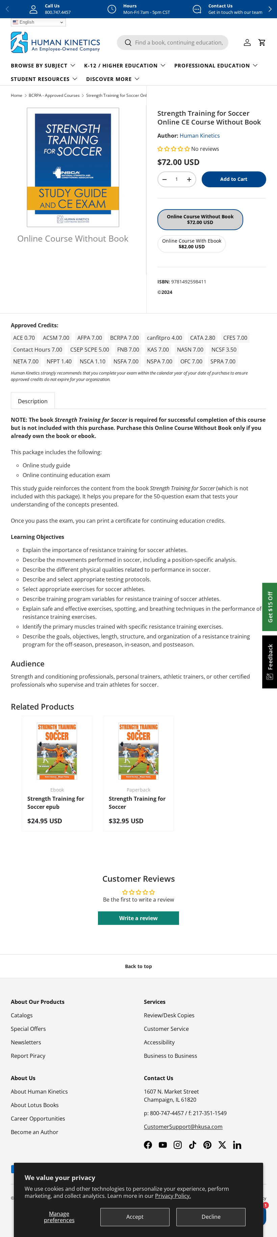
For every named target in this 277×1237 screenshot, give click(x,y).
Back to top (138, 966)
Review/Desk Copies (169, 1015)
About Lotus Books (35, 1105)
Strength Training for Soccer (137, 802)
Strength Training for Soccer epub (55, 802)
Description (33, 401)
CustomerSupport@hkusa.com (183, 1126)
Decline (211, 1216)
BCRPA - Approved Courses (54, 95)
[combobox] (172, 42)
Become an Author (34, 1132)
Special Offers (28, 1029)
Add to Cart (233, 179)
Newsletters (26, 1042)
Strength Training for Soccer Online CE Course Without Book (126, 95)
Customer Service (166, 1029)
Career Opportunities (38, 1118)
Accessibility (159, 1042)
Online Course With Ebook (191, 244)
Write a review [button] (138, 918)
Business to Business (170, 1056)
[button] (174, 149)
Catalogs (22, 1015)
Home (16, 95)
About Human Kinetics (39, 1091)
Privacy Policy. (173, 1196)
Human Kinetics (200, 135)
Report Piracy (28, 1056)
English (26, 22)
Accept (135, 1216)
